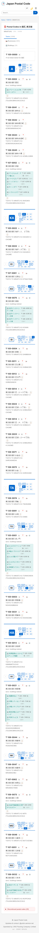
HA (21, 70)
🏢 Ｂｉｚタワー (12, 188)
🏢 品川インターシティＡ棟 (13, 309)
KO (31, 65)
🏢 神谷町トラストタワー (13, 568)
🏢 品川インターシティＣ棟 (13, 320)
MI (27, 70)
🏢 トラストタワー (12, 193)
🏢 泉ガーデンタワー (12, 886)
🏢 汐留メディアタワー (13, 708)
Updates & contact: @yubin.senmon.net (19, 923)
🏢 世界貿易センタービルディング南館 (15, 654)
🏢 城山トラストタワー (13, 552)
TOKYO (8, 20)
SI (19, 67)
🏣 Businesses (13, 41)
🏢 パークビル (12, 178)
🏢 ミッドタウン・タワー (13, 183)
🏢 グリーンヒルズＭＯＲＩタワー (14, 91)
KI (27, 65)
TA (24, 67)
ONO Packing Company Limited (24, 927)
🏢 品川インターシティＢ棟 (13, 315)
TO (27, 67)
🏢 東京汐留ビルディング (13, 713)
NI (30, 67)
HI (24, 70)
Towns (10, 36)
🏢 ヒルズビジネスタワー (13, 563)
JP (27, 8)
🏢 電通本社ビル (12, 697)
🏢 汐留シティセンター (13, 702)
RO (20, 73)
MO (31, 70)
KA (24, 65)
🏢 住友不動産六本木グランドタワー (15, 891)
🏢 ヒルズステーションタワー (14, 547)
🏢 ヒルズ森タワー (12, 558)
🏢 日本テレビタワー (12, 718)
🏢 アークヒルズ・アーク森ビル (14, 174)
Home (3, 20)
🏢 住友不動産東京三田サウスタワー (15, 806)
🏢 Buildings (11, 45)
